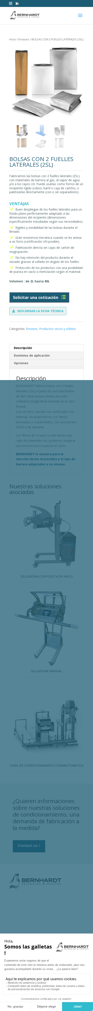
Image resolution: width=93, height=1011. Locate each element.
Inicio (12, 39)
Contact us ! (29, 845)
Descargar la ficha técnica (40, 311)
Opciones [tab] (21, 363)
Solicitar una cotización (36, 297)
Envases (23, 39)
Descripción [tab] (23, 348)
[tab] (46, 368)
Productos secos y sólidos (57, 329)
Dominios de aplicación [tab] (32, 355)
